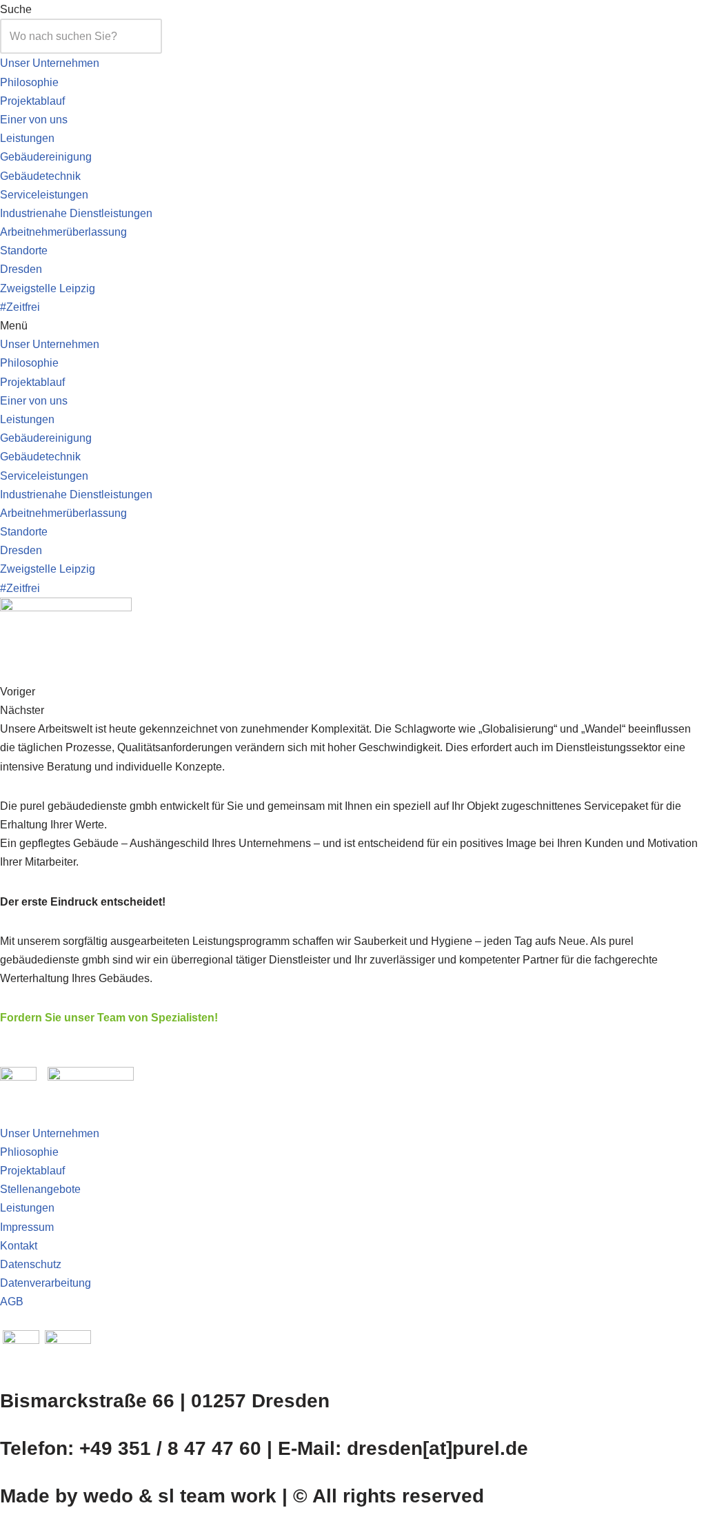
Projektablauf (32, 101)
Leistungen (27, 138)
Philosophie (29, 82)
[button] (353, 325)
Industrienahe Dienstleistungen (76, 213)
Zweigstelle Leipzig (47, 288)
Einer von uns (34, 119)
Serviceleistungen (44, 195)
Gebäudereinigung (46, 157)
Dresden (21, 269)
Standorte (24, 250)
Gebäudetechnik (40, 176)
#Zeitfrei (20, 307)
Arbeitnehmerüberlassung (63, 232)
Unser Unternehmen (49, 63)
